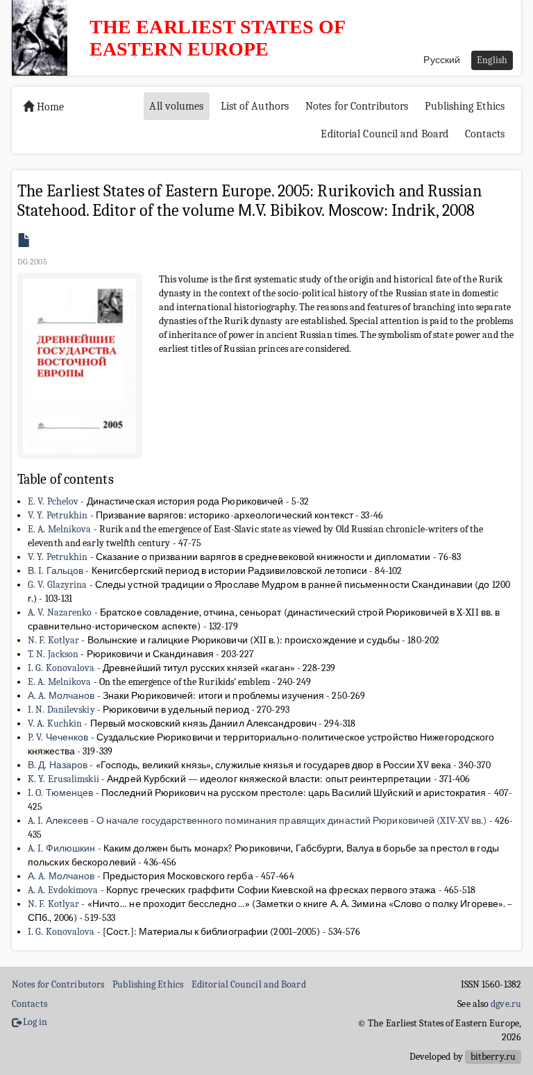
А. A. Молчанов (61, 696)
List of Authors (255, 106)
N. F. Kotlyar (53, 640)
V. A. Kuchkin (55, 723)
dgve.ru (506, 1004)
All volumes (176, 106)
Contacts (485, 134)
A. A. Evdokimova (63, 890)
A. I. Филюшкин (61, 848)
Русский (441, 60)
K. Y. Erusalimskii (63, 779)
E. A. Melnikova (60, 529)
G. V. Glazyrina (57, 585)
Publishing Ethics (465, 106)
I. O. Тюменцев (60, 793)
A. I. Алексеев (58, 821)
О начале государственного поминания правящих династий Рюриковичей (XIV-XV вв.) (291, 821)
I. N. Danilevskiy (61, 710)
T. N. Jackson (53, 654)
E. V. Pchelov (53, 501)
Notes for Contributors (356, 106)
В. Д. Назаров (57, 765)
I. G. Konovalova (61, 668)
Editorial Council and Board (384, 134)
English (492, 60)
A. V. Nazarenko (60, 612)
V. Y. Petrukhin (58, 515)
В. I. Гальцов (55, 571)
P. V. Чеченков (58, 737)
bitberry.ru (493, 1057)
